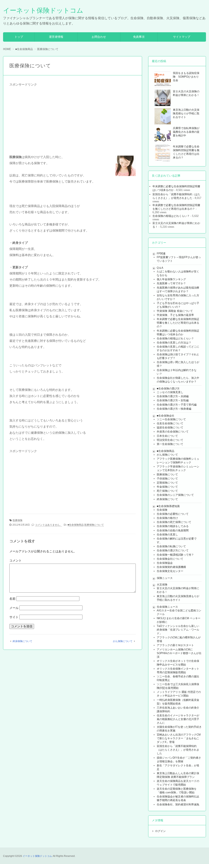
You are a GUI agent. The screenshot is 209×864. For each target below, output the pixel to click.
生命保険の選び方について (173, 550)
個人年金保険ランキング (171, 279)
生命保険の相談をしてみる (173, 526)
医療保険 (17, 520)
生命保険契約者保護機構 (171, 567)
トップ (18, 36)
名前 (12, 598)
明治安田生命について (170, 439)
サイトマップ (181, 36)
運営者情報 (56, 36)
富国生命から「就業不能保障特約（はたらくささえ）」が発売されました (178, 750)
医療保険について (94, 524)
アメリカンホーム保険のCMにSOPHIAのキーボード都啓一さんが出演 (179, 653)
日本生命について (167, 435)
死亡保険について (167, 490)
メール (14, 608)
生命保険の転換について (171, 546)
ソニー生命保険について (171, 419)
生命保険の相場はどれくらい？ (171, 215)
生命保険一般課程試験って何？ (175, 554)
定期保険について (167, 482)
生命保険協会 (165, 562)
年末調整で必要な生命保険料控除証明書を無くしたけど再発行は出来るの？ (178, 323)
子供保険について (167, 478)
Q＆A (160, 267)
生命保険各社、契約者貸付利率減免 (178, 804)
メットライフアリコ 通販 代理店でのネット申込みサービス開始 (179, 693)
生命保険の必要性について (173, 513)
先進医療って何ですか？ (171, 283)
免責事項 (139, 36)
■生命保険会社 (165, 415)
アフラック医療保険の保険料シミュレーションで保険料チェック (178, 460)
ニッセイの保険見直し (170, 392)
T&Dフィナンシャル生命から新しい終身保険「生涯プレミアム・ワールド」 (178, 629)
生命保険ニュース (167, 606)
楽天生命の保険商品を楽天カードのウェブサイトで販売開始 (178, 782)
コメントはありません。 (48, 524)
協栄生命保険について (170, 427)
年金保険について (167, 486)
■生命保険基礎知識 (168, 506)
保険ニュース (165, 578)
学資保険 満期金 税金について (175, 310)
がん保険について (122, 641)
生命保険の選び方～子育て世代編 (177, 404)
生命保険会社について (170, 558)
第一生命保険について (170, 444)
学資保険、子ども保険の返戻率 (175, 315)
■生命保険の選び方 (168, 388)
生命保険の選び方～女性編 (173, 400)
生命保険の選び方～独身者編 (174, 408)
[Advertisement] (72, 116)
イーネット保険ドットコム (43, 10)
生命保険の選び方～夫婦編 (173, 396)
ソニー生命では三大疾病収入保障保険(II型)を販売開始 (178, 686)
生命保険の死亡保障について (174, 522)
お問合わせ (99, 36)
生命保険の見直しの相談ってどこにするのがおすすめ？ (178, 348)
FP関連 (161, 253)
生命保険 (162, 509)
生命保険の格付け (167, 518)
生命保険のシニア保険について (175, 494)
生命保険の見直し (167, 534)
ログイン (160, 831)
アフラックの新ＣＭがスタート (175, 645)
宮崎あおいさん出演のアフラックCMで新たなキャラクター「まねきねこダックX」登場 (179, 738)
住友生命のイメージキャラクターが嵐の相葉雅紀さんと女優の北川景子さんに (178, 719)
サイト (14, 617)
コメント (15, 560)
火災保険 (162, 584)
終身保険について (22, 641)
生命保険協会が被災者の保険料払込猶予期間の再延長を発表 (178, 798)
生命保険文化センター (170, 571)
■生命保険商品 (76, 524)
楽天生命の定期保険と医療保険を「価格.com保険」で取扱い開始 (177, 790)
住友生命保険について (170, 423)
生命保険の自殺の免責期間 (173, 530)
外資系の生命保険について (173, 431)
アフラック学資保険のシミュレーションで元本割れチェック (178, 468)
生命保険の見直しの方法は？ (174, 342)
